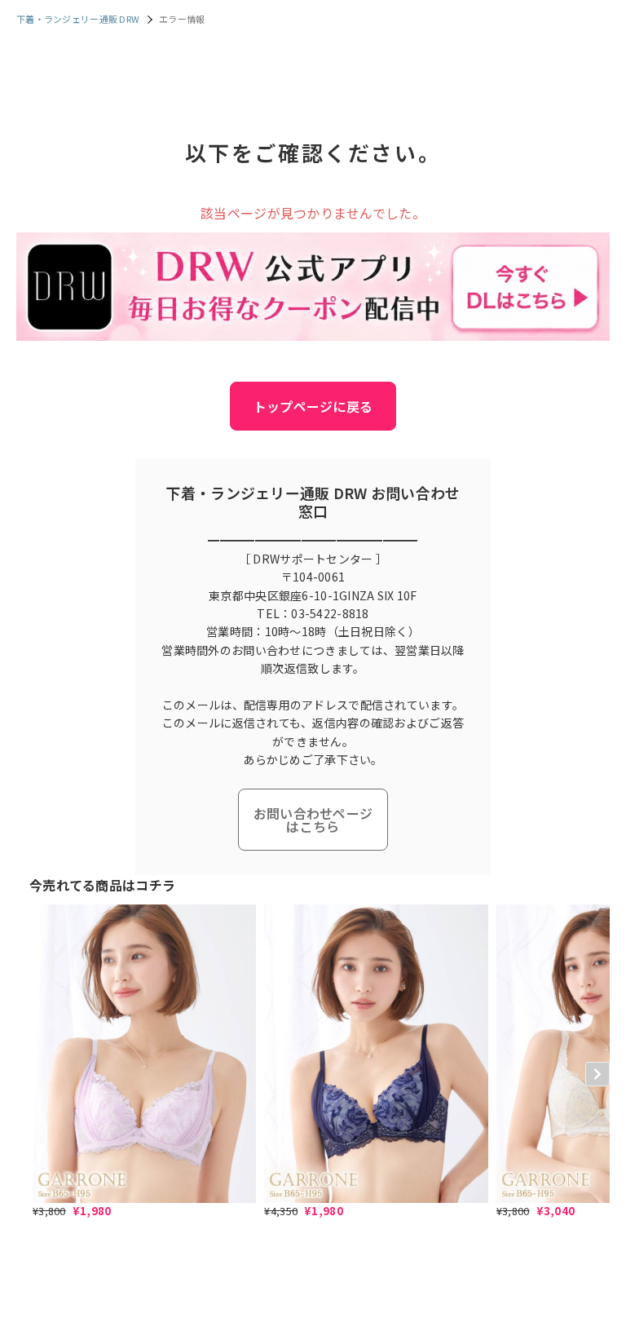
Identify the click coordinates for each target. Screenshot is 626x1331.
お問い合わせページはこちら (313, 819)
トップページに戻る (313, 406)
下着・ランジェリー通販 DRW (77, 18)
